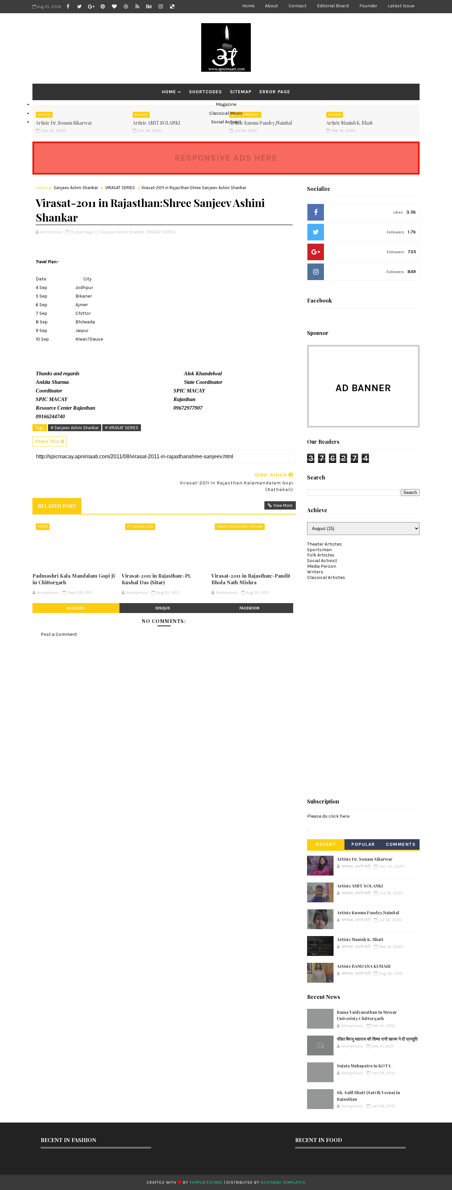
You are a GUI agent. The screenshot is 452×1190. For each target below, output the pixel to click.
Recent (326, 844)
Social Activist (226, 122)
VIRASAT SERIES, (161, 231)
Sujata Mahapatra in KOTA (364, 1065)
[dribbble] (126, 7)
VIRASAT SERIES (120, 187)
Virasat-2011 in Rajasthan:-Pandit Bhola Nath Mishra (250, 579)
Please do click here (328, 816)
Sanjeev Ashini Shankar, (122, 231)
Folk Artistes (321, 555)
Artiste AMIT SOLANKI (360, 885)
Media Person (321, 566)
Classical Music (226, 113)
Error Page (274, 92)
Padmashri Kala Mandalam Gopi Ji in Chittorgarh (73, 579)
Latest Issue (401, 6)
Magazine (226, 104)
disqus (163, 608)
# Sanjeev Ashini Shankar (75, 427)
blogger (75, 608)
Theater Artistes (324, 544)
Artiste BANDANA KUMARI (363, 966)
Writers (315, 572)
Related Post (57, 506)
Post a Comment (59, 634)
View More (283, 505)
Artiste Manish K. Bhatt (360, 939)
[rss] (137, 7)
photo (43, 526)
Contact (297, 6)
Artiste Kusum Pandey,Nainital (368, 912)
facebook (250, 608)
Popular (363, 844)
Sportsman (319, 550)
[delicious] (172, 7)
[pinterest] (103, 7)
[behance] (149, 7)
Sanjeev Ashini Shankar (76, 187)
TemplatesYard (206, 1182)
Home (248, 6)
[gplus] (91, 7)
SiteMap (240, 92)
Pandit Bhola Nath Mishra (240, 526)
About (271, 6)
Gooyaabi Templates (282, 1182)
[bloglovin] (114, 7)
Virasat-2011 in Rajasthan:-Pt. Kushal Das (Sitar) (156, 579)
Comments (401, 844)
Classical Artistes (326, 577)
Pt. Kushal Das (140, 526)
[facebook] (68, 7)
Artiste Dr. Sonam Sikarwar (364, 859)
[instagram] (160, 7)
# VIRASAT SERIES (121, 427)
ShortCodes (205, 92)
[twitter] (79, 7)
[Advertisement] (356, 686)
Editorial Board (333, 6)
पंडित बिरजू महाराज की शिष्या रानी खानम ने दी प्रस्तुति (377, 1039)
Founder (368, 6)
